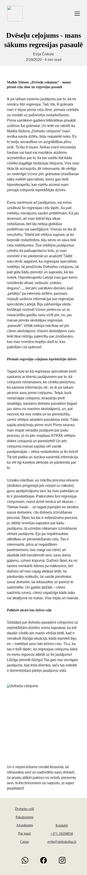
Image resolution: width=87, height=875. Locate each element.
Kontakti (62, 825)
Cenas (24, 842)
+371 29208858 (61, 834)
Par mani (24, 833)
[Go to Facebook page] (45, 860)
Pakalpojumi (24, 817)
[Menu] (77, 14)
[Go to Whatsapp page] (27, 860)
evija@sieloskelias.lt (62, 842)
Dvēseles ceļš (24, 809)
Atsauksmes (24, 825)
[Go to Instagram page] (62, 860)
